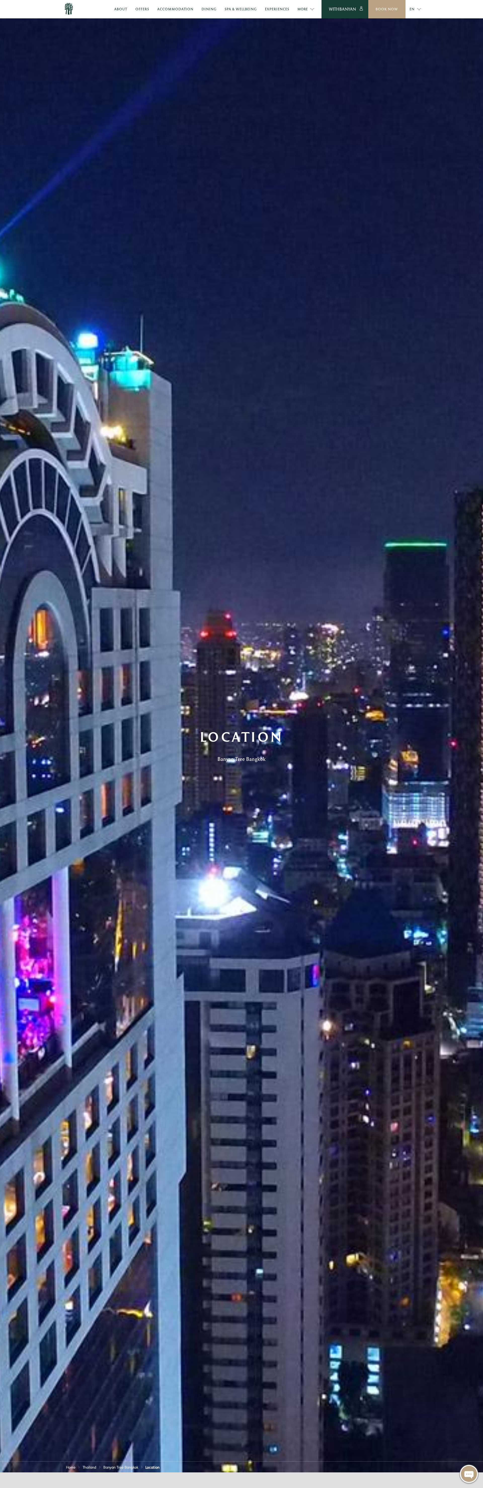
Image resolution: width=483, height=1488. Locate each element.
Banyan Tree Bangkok (120, 1466)
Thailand (89, 1466)
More (302, 9)
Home (70, 1466)
